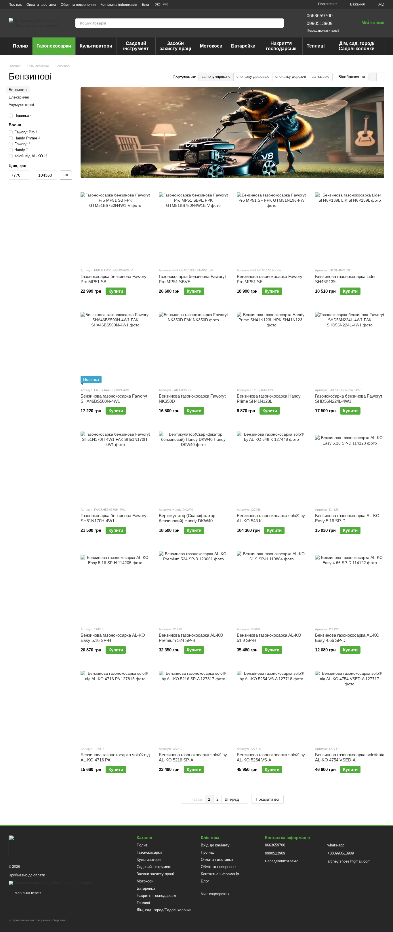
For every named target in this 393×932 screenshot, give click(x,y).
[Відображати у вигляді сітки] (373, 77)
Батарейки (243, 46)
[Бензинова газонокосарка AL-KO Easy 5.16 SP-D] (350, 466)
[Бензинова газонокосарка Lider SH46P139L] (350, 227)
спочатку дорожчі (290, 76)
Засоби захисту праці (175, 46)
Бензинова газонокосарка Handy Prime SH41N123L (269, 399)
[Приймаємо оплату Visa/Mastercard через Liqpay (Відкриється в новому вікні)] (51, 883)
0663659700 (320, 15)
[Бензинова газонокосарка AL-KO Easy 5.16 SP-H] (115, 586)
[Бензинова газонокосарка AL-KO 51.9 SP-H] (271, 586)
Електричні (19, 97)
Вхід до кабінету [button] (215, 845)
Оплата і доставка (41, 5)
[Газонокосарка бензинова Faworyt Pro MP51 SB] (115, 227)
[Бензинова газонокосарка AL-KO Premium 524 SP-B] (193, 586)
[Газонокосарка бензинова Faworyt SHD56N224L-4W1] (350, 347)
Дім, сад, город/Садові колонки (357, 46)
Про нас (15, 5)
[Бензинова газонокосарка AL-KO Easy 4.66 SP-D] (350, 586)
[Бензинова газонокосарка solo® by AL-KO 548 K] (271, 466)
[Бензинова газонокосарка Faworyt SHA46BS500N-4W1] (115, 347)
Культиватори (96, 46)
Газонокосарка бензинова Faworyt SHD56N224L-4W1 (348, 399)
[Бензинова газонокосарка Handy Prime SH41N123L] (271, 347)
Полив (20, 46)
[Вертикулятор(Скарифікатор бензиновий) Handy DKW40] (193, 466)
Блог (145, 5)
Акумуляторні (21, 104)
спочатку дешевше (252, 76)
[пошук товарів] (279, 23)
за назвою (320, 76)
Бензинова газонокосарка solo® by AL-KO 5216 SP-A (193, 757)
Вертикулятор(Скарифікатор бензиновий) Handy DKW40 (187, 518)
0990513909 (320, 23)
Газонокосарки (54, 46)
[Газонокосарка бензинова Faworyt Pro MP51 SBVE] (193, 227)
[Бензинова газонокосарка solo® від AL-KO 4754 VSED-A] (350, 706)
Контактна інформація (118, 5)
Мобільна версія (27, 893)
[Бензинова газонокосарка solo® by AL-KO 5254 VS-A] (271, 706)
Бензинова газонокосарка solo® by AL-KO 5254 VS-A (271, 757)
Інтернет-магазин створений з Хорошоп (37, 920)
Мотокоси (211, 46)
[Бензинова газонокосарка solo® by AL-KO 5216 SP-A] (193, 706)
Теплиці (316, 46)
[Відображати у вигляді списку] (380, 77)
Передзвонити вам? (323, 31)
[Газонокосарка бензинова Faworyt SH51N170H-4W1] (115, 466)
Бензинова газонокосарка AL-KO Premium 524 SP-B (191, 638)
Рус (166, 4)
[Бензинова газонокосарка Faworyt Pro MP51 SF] (271, 227)
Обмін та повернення (78, 5)
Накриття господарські (281, 46)
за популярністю (216, 76)
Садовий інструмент (136, 46)
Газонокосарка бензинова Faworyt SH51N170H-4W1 (114, 518)
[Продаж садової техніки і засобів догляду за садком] (37, 846)
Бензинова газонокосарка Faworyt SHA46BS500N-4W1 (114, 399)
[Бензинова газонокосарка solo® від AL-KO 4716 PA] (115, 706)
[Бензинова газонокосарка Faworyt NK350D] (193, 347)
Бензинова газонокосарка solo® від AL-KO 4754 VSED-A (349, 757)
